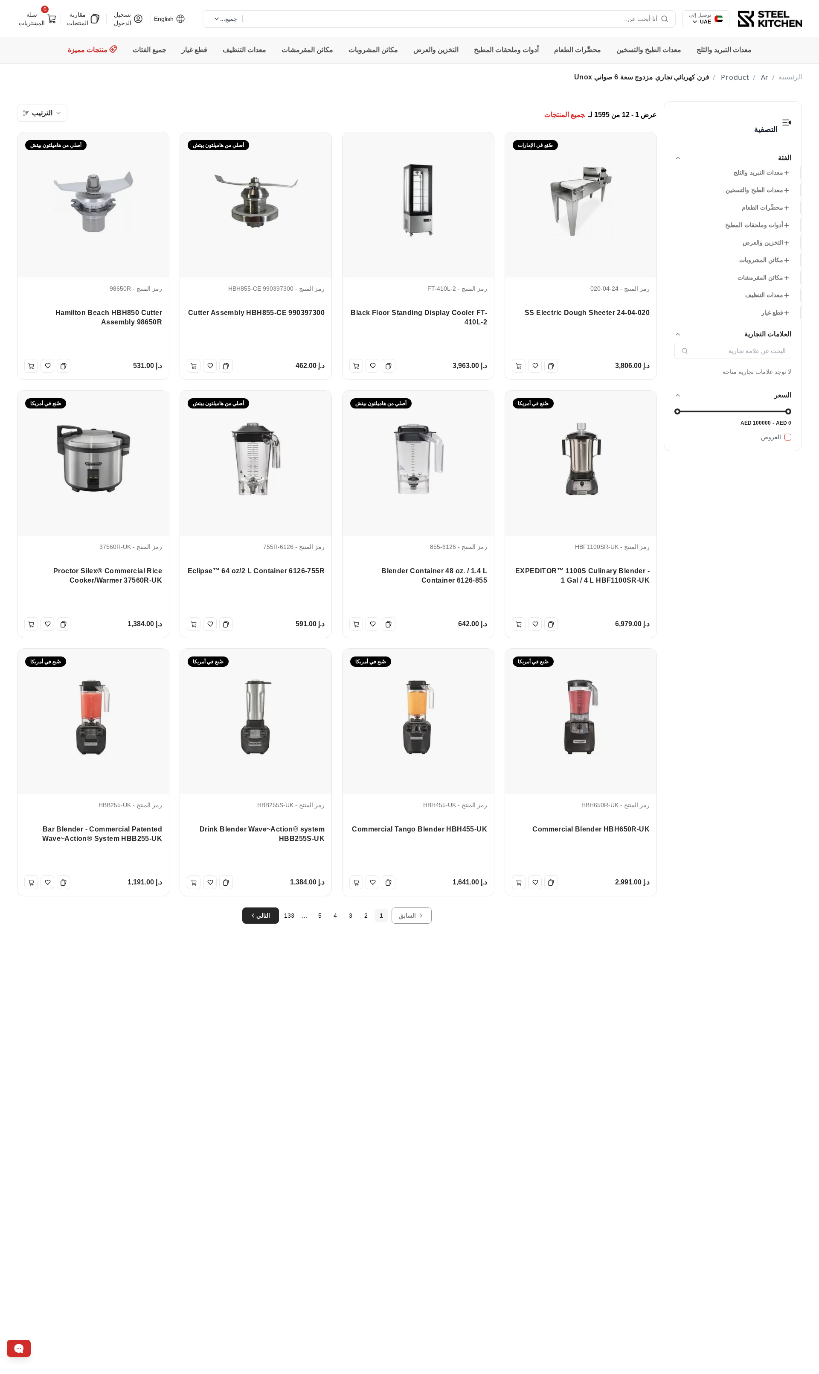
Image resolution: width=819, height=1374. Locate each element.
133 (289, 915)
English (165, 18)
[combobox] (42, 113)
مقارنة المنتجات (77, 18)
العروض (771, 437)
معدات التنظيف (764, 295)
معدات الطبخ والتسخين (754, 190)
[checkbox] (787, 437)
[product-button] (786, 122)
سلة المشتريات (33, 17)
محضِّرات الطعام (762, 207)
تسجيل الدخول (122, 18)
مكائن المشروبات (761, 260)
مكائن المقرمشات (760, 277)
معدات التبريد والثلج (758, 172)
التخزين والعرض (763, 242)
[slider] (677, 411)
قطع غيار (772, 312)
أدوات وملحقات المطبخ (754, 225)
